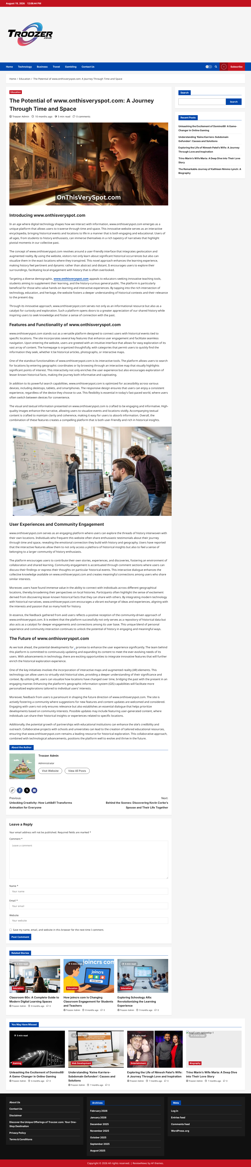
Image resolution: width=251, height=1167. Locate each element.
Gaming (17, 1063)
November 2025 (99, 1130)
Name (13, 885)
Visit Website (50, 771)
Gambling (70, 66)
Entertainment (138, 1063)
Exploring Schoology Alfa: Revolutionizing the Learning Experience (136, 1001)
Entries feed (178, 1117)
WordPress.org (180, 1130)
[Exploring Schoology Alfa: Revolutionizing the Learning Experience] (142, 976)
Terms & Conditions (20, 1139)
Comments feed (180, 1124)
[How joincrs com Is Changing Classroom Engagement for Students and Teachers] (89, 976)
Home (9, 66)
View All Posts (77, 771)
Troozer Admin (20, 116)
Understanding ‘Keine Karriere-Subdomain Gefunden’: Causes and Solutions (91, 1076)
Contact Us (88, 66)
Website (14, 915)
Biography (195, 1063)
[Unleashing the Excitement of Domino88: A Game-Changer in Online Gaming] (37, 1049)
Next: (137, 802)
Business (42, 66)
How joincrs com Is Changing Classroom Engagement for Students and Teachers (88, 1001)
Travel (56, 66)
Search (184, 92)
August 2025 (97, 1150)
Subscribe (236, 66)
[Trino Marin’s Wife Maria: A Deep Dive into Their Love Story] (214, 1049)
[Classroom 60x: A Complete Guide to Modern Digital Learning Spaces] (34, 976)
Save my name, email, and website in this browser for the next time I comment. (58, 929)
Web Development (81, 1063)
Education (15, 92)
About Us (14, 1102)
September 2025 (100, 1143)
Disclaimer (15, 1115)
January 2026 (98, 1117)
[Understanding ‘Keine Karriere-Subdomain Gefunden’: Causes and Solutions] (96, 1049)
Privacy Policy (17, 1132)
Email (13, 900)
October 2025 (98, 1137)
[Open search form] (216, 66)
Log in (174, 1110)
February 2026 (98, 1110)
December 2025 (99, 1124)
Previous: (40, 802)
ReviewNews (140, 1163)
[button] (12, 790)
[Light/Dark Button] (208, 66)
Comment (16, 838)
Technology (25, 66)
